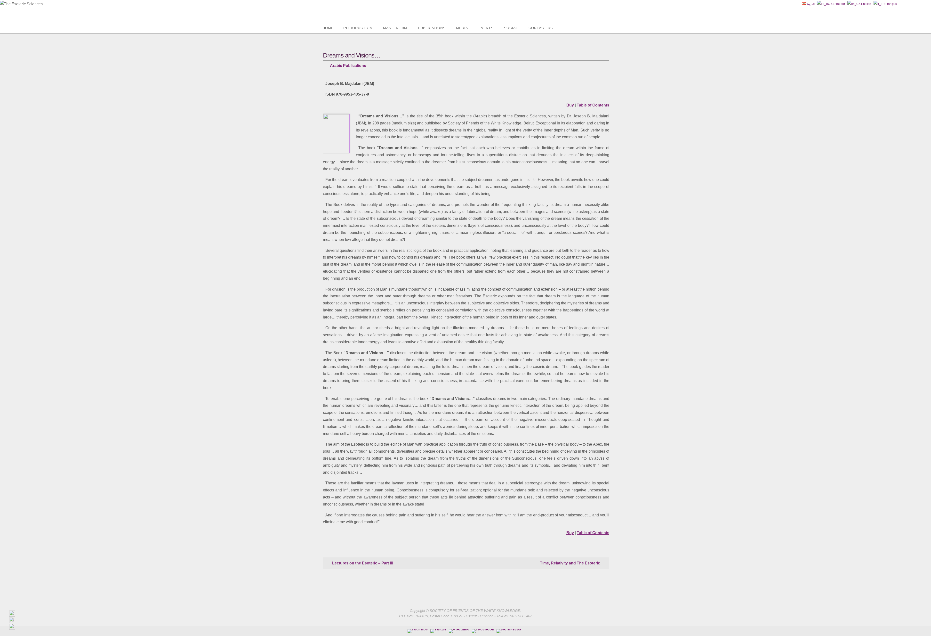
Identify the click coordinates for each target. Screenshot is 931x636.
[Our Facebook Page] (459, 631)
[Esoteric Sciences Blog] (509, 631)
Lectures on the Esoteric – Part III (362, 563)
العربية (810, 4)
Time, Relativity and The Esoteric (570, 563)
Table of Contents (593, 105)
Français (891, 4)
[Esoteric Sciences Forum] (483, 631)
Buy (570, 105)
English (865, 4)
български (837, 4)
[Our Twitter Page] (438, 631)
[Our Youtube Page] (418, 631)
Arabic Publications (348, 66)
